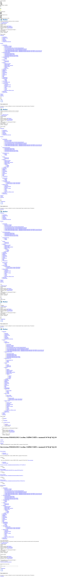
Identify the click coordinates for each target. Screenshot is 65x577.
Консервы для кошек (8, 488)
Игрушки (6, 85)
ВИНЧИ (3, 515)
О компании (4, 130)
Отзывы (3, 38)
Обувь (5, 87)
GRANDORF (4, 45)
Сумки (5, 89)
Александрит (4, 514)
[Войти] (0, 98)
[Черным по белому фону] (0, 6)
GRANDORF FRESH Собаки (9, 54)
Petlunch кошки (7, 64)
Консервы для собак (7, 46)
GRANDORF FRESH (6, 52)
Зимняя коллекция (7, 84)
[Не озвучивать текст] (0, 17)
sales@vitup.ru (9, 118)
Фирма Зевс (4, 91)
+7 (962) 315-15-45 (5, 22)
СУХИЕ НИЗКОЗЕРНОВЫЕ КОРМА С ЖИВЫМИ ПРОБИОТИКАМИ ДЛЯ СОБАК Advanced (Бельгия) (23, 51)
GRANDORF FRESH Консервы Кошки (11, 55)
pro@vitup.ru (10, 26)
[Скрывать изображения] (0, 13)
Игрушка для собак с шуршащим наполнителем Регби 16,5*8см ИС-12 (12, 480)
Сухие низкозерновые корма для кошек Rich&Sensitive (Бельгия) (15, 48)
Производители (5, 37)
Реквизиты (4, 39)
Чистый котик (4, 92)
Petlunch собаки (7, 66)
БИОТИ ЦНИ (4, 78)
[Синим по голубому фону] (0, 8)
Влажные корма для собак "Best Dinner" (13, 528)
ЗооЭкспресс (4, 74)
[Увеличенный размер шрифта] (1, 4)
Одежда (5, 88)
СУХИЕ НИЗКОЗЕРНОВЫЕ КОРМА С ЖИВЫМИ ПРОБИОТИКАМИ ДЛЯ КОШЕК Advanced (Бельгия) (23, 50)
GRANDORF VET (5, 57)
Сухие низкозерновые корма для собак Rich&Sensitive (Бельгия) (15, 49)
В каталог (2, 209)
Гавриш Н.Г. (4, 71)
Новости (1, 93)
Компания (2, 35)
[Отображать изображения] (1, 12)
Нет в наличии (3, 451)
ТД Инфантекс (5, 77)
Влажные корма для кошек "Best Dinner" (13, 527)
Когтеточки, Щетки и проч (9, 90)
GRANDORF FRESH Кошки (9, 53)
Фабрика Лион (5, 529)
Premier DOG (6, 61)
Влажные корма (7, 526)
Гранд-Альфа (4, 81)
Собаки (5, 58)
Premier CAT (6, 60)
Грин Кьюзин (4, 72)
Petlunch (3, 62)
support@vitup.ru (9, 27)
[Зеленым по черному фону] (0, 10)
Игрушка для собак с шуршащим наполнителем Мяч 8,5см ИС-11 (11, 475)
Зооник (3, 73)
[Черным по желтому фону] (0, 9)
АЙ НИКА (4, 69)
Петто (3, 75)
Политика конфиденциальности (6, 561)
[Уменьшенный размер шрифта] (0, 1)
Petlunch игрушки (7, 63)
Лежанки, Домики (7, 86)
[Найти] (1, 113)
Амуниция (6, 83)
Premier (3, 59)
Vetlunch (5, 67)
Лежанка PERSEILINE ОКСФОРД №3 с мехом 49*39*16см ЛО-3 (11, 470)
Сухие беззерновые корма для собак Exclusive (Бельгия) (14, 47)
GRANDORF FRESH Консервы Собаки (11, 56)
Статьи (1, 94)
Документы (4, 40)
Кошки (5, 79)
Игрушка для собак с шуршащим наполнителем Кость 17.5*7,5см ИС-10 (12, 464)
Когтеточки (6, 68)
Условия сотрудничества (6, 41)
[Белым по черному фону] (0, 7)
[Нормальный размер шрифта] (1, 2)
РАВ (3, 76)
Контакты (2, 95)
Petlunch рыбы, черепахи (8, 65)
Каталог (1, 43)
